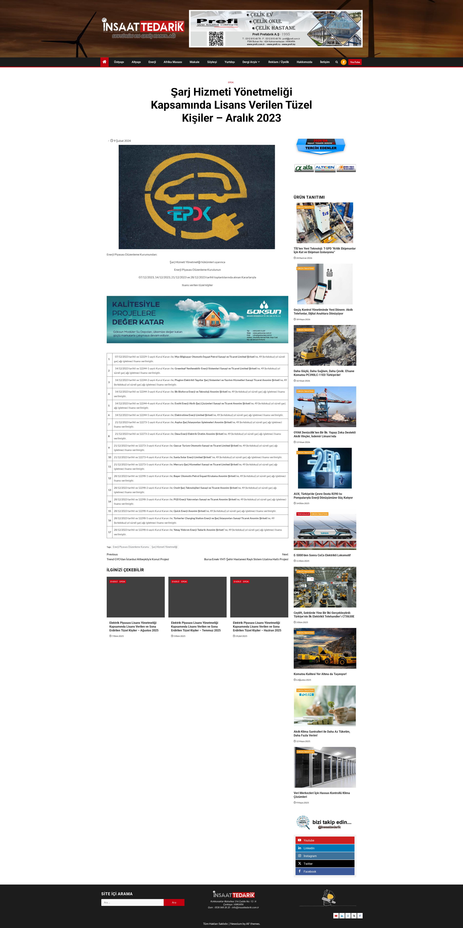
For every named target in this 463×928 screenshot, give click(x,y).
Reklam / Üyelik (278, 62)
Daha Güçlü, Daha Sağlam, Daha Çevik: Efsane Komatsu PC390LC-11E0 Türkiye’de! (324, 373)
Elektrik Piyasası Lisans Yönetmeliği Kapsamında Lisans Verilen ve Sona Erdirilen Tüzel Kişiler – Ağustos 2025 (133, 626)
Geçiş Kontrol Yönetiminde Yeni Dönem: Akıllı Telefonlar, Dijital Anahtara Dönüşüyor (323, 311)
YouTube (355, 62)
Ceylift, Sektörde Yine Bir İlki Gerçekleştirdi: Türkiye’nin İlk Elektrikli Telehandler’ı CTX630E (324, 614)
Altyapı (136, 62)
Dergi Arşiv (250, 62)
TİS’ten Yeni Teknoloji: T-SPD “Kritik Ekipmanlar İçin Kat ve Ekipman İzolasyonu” (325, 250)
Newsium (236, 923)
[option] (309, 168)
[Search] (336, 62)
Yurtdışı (230, 62)
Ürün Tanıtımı (305, 207)
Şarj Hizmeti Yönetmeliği (164, 546)
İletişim (325, 62)
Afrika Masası (173, 62)
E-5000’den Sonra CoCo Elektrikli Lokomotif (322, 555)
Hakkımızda (304, 62)
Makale (194, 62)
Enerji (152, 62)
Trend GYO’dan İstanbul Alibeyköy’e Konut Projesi (138, 556)
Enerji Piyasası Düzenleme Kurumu (131, 546)
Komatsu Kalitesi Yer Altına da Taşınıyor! (320, 674)
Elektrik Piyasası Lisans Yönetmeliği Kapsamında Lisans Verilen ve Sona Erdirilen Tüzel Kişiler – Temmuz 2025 (196, 626)
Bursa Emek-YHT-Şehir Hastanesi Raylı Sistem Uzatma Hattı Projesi (246, 556)
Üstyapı (119, 62)
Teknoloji (303, 514)
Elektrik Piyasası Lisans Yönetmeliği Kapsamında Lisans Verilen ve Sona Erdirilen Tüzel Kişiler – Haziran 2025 (257, 626)
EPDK (231, 82)
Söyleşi (212, 62)
